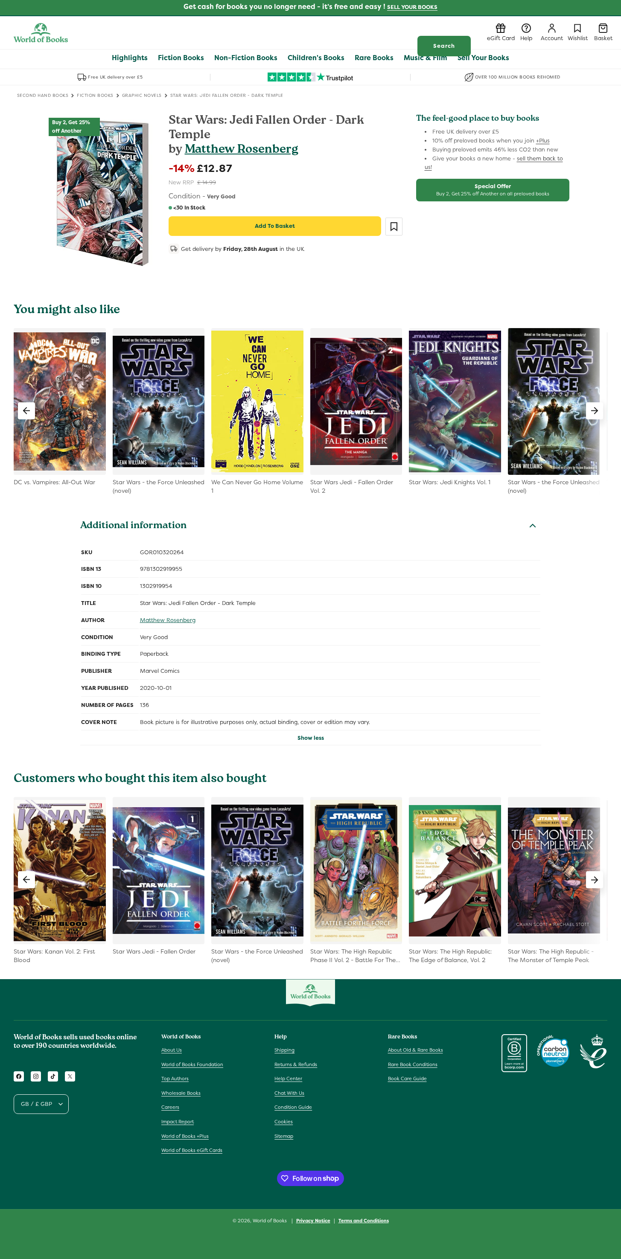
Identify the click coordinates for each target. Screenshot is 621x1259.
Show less (310, 738)
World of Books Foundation (192, 1064)
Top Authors (175, 1078)
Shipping (284, 1050)
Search (444, 46)
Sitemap (283, 1135)
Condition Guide (293, 1107)
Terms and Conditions (363, 1220)
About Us (171, 1050)
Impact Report (177, 1121)
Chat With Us (289, 1093)
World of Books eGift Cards (191, 1150)
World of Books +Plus (185, 1135)
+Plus (543, 140)
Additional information (133, 526)
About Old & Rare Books (415, 1050)
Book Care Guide (407, 1078)
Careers (170, 1107)
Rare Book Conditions (412, 1064)
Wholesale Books (181, 1093)
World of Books (270, 1220)
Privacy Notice (313, 1220)
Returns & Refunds (295, 1064)
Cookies (283, 1121)
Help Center (288, 1078)
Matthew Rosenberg (241, 150)
